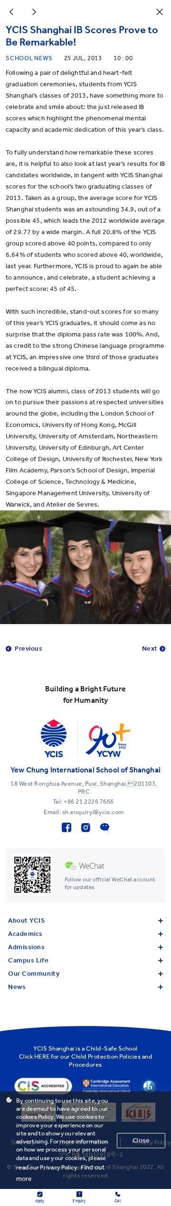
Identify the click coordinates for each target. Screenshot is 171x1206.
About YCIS (26, 920)
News (17, 987)
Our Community (33, 974)
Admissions (26, 947)
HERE (42, 1056)
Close (141, 1140)
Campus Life (28, 960)
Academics (25, 934)
